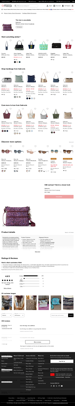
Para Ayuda (3, 366)
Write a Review (7, 288)
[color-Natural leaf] (17, 133)
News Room (40, 375)
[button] (19, 205)
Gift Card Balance (17, 367)
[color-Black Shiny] (17, 171)
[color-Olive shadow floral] (52, 132)
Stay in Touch (29, 376)
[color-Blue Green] (15, 171)
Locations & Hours (29, 360)
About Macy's (41, 358)
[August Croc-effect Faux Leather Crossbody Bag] (19, 45)
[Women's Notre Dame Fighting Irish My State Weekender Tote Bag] (31, 45)
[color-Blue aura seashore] (32, 98)
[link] (6, 55)
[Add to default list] (10, 40)
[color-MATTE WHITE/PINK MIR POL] (3, 171)
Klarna (2, 360)
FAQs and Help (4, 358)
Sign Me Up (62, 361)
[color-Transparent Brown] (42, 171)
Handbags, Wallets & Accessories (29, 13)
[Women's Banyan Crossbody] (19, 77)
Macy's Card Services (18, 370)
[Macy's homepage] (2, 13)
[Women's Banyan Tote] (56, 113)
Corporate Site (41, 363)
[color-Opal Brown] (39, 171)
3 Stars (21, 281)
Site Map (40, 378)
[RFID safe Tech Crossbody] (6, 45)
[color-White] (46, 171)
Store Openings (29, 381)
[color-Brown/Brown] (27, 171)
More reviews (37, 342)
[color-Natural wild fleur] (15, 133)
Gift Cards (16, 365)
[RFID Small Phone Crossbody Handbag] (56, 45)
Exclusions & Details (60, 377)
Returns (3, 368)
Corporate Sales (41, 360)
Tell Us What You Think (30, 387)
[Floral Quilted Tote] (43, 45)
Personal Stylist (29, 374)
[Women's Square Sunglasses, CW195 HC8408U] (68, 151)
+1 (48, 170)
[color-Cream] (17, 62)
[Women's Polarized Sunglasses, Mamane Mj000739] (19, 151)
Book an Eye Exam (30, 384)
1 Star (21, 286)
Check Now (67, 377)
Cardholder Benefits (18, 362)
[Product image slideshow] (19, 205)
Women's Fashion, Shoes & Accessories (12, 13)
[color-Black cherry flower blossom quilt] (3, 131)
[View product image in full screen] (3, 225)
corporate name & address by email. (60, 403)
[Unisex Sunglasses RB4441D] (43, 151)
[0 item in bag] (72, 5)
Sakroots (18, 22)
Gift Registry (28, 389)
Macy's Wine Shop (30, 371)
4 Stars (21, 278)
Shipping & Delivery (5, 371)
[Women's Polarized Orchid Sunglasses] (6, 151)
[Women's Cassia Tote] (31, 113)
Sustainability (41, 380)
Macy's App (28, 363)
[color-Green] (20, 62)
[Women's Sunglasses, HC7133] (56, 151)
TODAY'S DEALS (5, 1)
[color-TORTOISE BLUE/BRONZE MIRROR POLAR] (5, 171)
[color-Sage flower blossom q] (15, 97)
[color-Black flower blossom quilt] (29, 98)
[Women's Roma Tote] (6, 113)
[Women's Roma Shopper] (19, 113)
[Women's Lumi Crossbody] (43, 77)
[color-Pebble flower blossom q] (17, 97)
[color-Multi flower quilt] (34, 98)
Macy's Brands (29, 368)
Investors (40, 366)
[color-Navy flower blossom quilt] (27, 98)
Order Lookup (4, 363)
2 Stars (21, 283)
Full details (19, 27)
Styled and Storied (42, 383)
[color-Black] (15, 62)
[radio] (15, 62)
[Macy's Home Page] (6, 5)
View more (37, 251)
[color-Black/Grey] (29, 171)
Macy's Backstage (30, 366)
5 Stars (21, 275)
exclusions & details (49, 242)
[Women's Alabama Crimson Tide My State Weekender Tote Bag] (68, 45)
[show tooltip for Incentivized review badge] (11, 328)
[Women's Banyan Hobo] (43, 113)
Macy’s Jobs (40, 372)
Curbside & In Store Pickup (31, 358)
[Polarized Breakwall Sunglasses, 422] (31, 151)
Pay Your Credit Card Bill (19, 372)
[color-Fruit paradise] (20, 97)
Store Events (28, 379)
